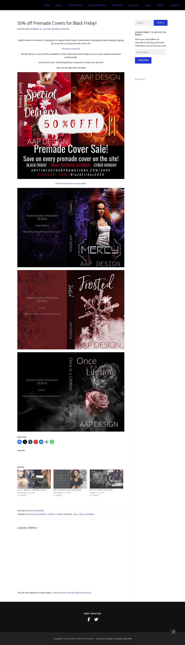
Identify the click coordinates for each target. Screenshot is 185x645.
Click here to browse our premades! (70, 183)
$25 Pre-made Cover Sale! (101, 490)
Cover (59, 514)
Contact (175, 5)
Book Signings (97, 5)
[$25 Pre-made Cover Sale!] (106, 479)
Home (46, 5)
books (51, 514)
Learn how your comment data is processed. (71, 592)
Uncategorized (36, 511)
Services (117, 5)
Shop (59, 5)
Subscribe (143, 60)
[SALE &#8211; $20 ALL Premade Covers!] (34, 479)
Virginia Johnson (60, 29)
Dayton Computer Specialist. (119, 638)
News (161, 5)
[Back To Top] (173, 632)
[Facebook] (89, 619)
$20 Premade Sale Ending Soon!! (67, 490)
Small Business (87, 514)
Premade (68, 514)
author (30, 514)
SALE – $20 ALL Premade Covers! (32, 490)
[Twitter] (96, 619)
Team (148, 5)
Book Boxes (75, 5)
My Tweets (140, 79)
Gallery (133, 5)
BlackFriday (41, 514)
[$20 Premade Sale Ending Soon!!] (70, 479)
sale (75, 514)
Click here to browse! (71, 48)
